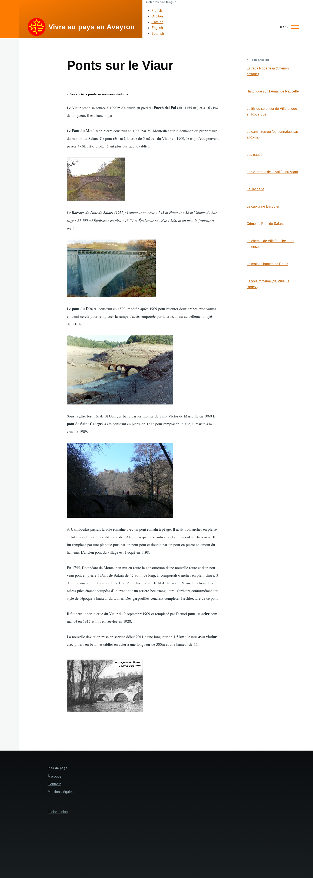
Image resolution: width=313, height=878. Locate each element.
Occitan (157, 16)
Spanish (157, 33)
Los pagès (254, 154)
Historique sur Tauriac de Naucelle (273, 91)
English (157, 28)
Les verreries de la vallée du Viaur (272, 172)
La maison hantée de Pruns (267, 264)
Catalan (157, 22)
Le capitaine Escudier (263, 206)
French (156, 10)
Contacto (54, 784)
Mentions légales (60, 792)
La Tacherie (255, 189)
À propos (54, 776)
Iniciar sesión (58, 812)
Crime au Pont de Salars (265, 223)
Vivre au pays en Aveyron (92, 27)
